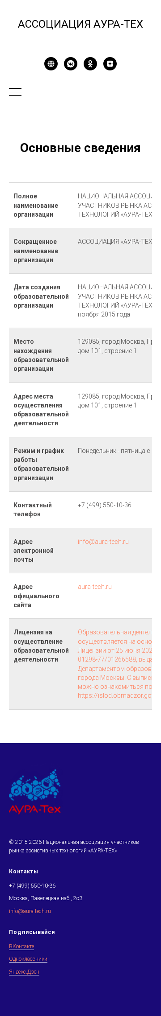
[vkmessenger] (70, 63)
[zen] (110, 63)
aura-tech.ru (95, 586)
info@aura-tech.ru (103, 541)
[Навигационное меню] (15, 92)
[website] (51, 63)
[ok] (90, 63)
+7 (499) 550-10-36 (32, 886)
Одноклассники (28, 959)
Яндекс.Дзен (24, 972)
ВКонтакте (21, 946)
